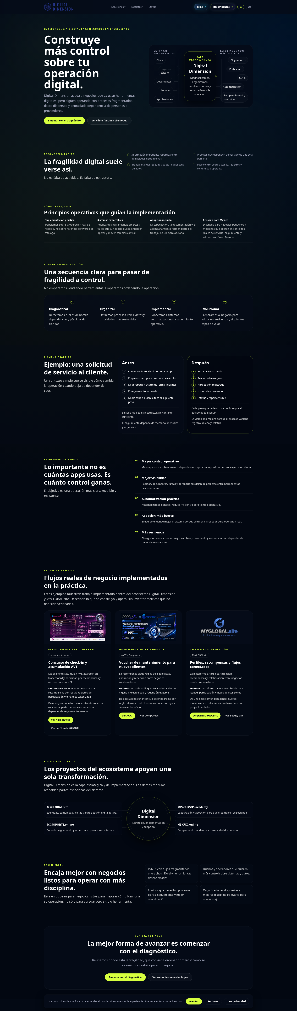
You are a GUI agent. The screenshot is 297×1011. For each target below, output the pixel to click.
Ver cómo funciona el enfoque (109, 120)
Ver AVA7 (127, 715)
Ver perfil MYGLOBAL (205, 715)
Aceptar (194, 1001)
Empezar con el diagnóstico (64, 120)
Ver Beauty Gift (234, 715)
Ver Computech (149, 715)
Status (152, 6)
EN (249, 6)
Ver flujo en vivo (60, 719)
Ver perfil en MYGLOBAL (65, 728)
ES (241, 6)
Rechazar (213, 1001)
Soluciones (118, 6)
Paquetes (137, 6)
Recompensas (221, 6)
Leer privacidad (237, 1001)
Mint (200, 6)
